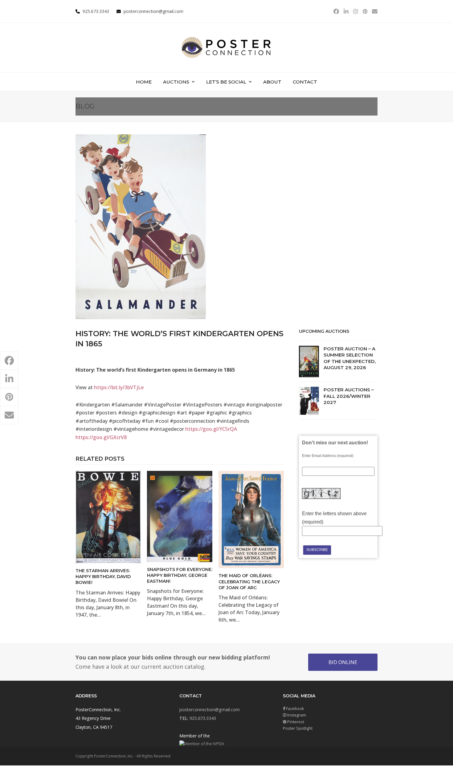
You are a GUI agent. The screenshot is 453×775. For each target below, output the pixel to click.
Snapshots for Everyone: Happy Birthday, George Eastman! (179, 575)
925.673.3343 (203, 718)
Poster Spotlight (297, 728)
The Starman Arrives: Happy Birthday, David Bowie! (103, 576)
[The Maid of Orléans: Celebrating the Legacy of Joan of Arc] (251, 519)
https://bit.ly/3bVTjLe (119, 387)
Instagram (296, 715)
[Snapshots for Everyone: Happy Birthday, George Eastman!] (179, 516)
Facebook (294, 708)
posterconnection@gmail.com (153, 11)
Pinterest (295, 721)
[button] (9, 360)
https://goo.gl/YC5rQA (211, 429)
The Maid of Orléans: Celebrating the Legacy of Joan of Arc (249, 581)
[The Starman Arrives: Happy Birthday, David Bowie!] (108, 516)
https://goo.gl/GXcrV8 (101, 437)
